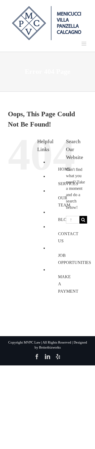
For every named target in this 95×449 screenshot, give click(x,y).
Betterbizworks (50, 347)
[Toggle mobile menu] (84, 43)
